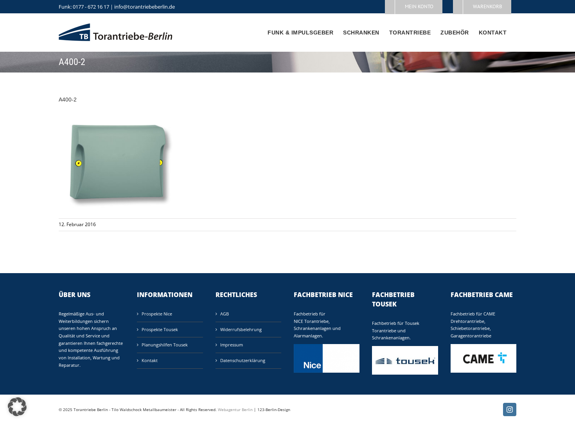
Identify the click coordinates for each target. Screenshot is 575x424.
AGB (224, 314)
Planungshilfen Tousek (165, 345)
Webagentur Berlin (235, 409)
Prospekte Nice (157, 314)
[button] (17, 407)
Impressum (231, 345)
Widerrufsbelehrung (241, 329)
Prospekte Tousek (160, 329)
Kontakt (150, 360)
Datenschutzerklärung (242, 360)
